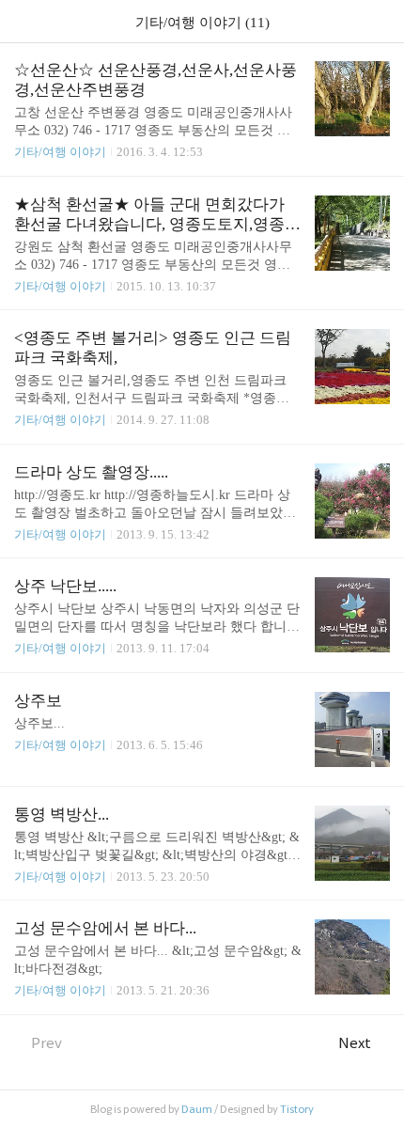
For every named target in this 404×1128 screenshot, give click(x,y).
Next (354, 1043)
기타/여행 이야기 (60, 152)
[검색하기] (380, 21)
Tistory (297, 1109)
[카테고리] (23, 21)
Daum (196, 1109)
